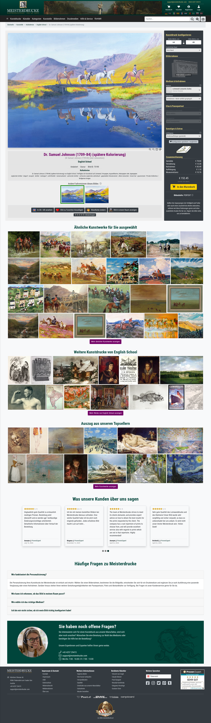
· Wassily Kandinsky (117, 683)
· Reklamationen (47, 689)
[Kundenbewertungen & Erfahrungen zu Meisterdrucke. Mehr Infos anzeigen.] (192, 679)
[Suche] (192, 18)
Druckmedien (72, 19)
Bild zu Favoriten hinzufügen (71, 210)
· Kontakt (45, 674)
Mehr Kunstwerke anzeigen (105, 486)
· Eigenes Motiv (82, 674)
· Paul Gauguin (116, 680)
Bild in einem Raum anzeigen (124, 210)
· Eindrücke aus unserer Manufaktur (88, 686)
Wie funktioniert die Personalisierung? (29, 574)
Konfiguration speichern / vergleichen (184, 142)
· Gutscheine (81, 689)
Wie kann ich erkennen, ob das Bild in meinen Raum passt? (38, 593)
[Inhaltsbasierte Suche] (197, 18)
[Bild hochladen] (203, 18)
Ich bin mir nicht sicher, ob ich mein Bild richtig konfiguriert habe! (41, 610)
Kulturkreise (30, 25)
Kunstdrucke (15, 19)
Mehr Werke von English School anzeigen (105, 413)
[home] (7, 18)
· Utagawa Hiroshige (118, 686)
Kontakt (98, 18)
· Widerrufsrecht (47, 686)
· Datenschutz (46, 683)
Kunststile (47, 19)
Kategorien (36, 19)
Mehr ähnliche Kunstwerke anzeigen (105, 341)
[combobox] (183, 50)
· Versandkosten (82, 680)
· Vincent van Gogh (117, 674)
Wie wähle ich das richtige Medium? (27, 602)
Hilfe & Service (86, 19)
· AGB (44, 680)
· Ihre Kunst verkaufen (84, 677)
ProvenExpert (36, 541)
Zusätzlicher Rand (171, 47)
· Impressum (46, 677)
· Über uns (45, 692)
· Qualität (80, 683)
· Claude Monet (116, 677)
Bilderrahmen (59, 19)
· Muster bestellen (83, 692)
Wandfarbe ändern (98, 210)
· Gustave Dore (116, 689)
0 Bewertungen (89, 215)
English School (41, 25)
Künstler (26, 19)
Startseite (10, 25)
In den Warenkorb (185, 186)
